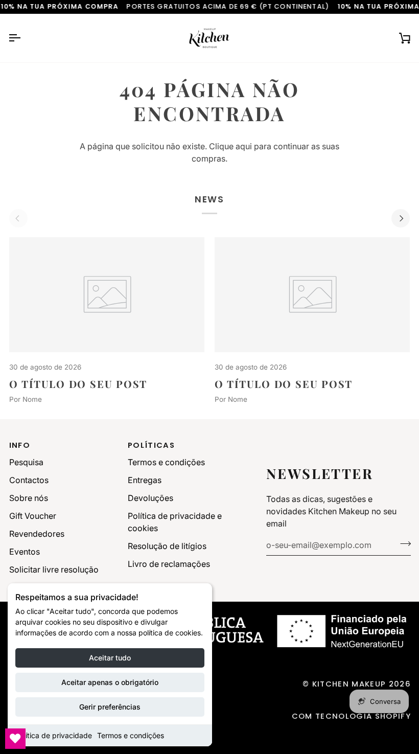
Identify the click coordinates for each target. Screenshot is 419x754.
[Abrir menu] (23, 38)
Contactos (29, 480)
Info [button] (19, 445)
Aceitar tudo (110, 657)
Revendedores (36, 534)
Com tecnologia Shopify (351, 716)
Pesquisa (26, 462)
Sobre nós (28, 498)
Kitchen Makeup (349, 683)
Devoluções (150, 498)
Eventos (24, 551)
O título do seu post (78, 384)
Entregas (144, 480)
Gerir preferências (110, 706)
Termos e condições (130, 735)
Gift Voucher (32, 516)
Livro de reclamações (169, 564)
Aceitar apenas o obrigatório (109, 682)
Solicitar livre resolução (54, 569)
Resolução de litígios (167, 546)
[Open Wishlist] (15, 738)
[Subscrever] (402, 544)
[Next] (400, 218)
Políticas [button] (151, 445)
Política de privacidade (53, 735)
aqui (244, 146)
